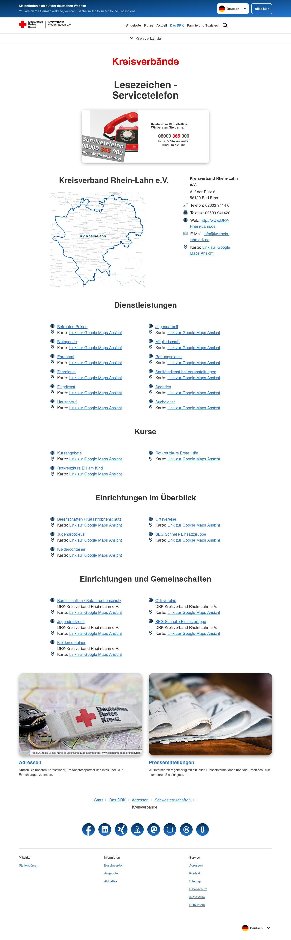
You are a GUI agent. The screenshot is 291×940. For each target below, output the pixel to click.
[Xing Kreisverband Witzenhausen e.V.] (121, 829)
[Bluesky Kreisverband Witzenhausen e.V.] (170, 829)
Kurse (148, 25)
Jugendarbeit (166, 326)
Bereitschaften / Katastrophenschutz (89, 519)
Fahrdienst (66, 371)
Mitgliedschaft (167, 341)
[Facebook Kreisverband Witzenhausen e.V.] (88, 829)
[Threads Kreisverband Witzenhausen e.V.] (186, 829)
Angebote (133, 25)
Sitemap (195, 881)
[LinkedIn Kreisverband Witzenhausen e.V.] (104, 829)
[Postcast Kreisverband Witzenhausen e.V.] (202, 829)
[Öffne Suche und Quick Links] (225, 25)
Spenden (163, 387)
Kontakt (194, 873)
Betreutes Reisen (72, 326)
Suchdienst (165, 402)
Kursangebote (69, 453)
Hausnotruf (67, 402)
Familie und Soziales (202, 25)
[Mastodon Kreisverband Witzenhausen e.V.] (153, 829)
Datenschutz (198, 889)
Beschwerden (114, 865)
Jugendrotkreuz (71, 534)
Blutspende (67, 341)
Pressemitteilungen (171, 762)
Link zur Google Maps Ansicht (210, 250)
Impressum (197, 897)
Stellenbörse (28, 865)
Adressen (30, 762)
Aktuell (161, 25)
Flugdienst (66, 387)
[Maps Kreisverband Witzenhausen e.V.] (137, 829)
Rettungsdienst (168, 356)
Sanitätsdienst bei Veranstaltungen (185, 371)
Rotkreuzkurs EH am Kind (80, 468)
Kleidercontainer (71, 549)
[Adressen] (80, 714)
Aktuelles (110, 881)
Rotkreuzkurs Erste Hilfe (176, 453)
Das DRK (177, 25)
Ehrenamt (65, 356)
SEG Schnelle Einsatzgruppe (180, 534)
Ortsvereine (165, 519)
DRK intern (197, 905)
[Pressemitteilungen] (210, 714)
